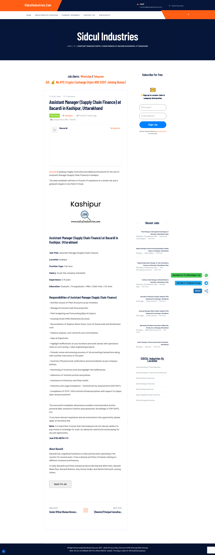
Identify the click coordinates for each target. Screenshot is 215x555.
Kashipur (69, 115)
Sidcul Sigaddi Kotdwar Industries (148, 395)
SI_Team (57, 97)
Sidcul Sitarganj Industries (145, 400)
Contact (123, 548)
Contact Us (89, 15)
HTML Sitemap (132, 548)
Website (116, 128)
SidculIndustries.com (38, 5)
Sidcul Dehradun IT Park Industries (148, 367)
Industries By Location (46, 15)
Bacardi (52, 172)
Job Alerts (104, 15)
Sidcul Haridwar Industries (145, 378)
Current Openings (71, 15)
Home (28, 15)
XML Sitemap (143, 548)
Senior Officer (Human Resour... (63, 512)
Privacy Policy (113, 548)
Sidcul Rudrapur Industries (145, 383)
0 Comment (70, 97)
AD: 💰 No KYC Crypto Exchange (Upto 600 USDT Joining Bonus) (86, 82)
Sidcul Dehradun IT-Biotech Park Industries (151, 372)
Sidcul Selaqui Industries (145, 389)
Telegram (99, 76)
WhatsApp (86, 76)
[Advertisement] (85, 146)
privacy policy (161, 131)
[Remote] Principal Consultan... (108, 512)
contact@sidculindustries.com (151, 7)
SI (74, 46)
